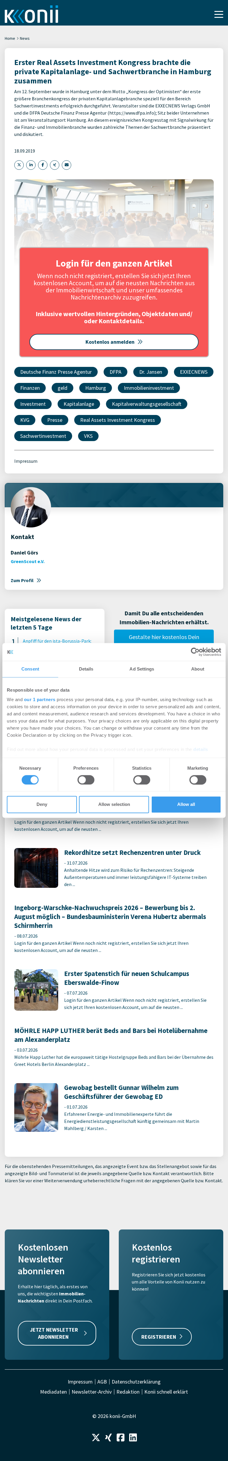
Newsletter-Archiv (92, 1392)
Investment (33, 403)
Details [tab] (86, 668)
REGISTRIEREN (158, 1336)
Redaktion (128, 1392)
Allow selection (114, 804)
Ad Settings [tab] (141, 668)
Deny (42, 804)
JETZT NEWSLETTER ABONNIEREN (54, 1333)
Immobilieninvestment (149, 387)
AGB (102, 1381)
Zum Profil (22, 580)
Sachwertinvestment (43, 435)
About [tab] (197, 668)
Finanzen (30, 387)
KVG (24, 419)
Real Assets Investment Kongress (117, 419)
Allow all (186, 804)
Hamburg (95, 387)
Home (10, 38)
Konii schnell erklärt (166, 1392)
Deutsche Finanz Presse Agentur (56, 371)
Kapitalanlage (79, 403)
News (25, 38)
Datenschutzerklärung (136, 1381)
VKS (88, 435)
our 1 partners (40, 699)
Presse (54, 419)
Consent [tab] (30, 668)
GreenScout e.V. (28, 561)
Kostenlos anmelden (110, 341)
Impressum (25, 461)
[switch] (85, 780)
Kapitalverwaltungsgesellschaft (146, 403)
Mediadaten (53, 1392)
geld (62, 387)
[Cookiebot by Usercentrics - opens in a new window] (195, 651)
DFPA (115, 371)
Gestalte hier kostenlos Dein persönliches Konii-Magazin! (164, 641)
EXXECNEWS (194, 371)
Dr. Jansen (150, 371)
